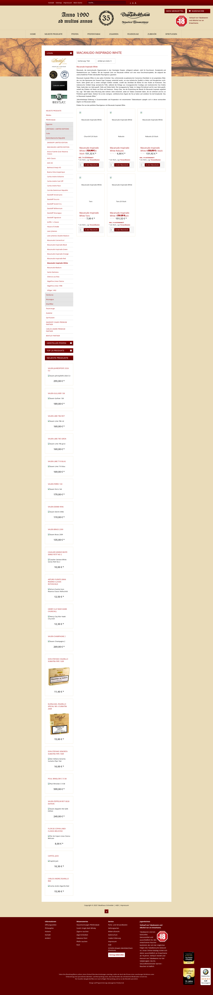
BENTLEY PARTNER (53, 336)
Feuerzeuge (133, 34)
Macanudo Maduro (54, 268)
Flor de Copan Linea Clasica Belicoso (57, 829)
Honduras (49, 295)
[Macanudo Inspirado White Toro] (90, 193)
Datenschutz (112, 935)
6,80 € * (121, 153)
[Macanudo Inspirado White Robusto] (121, 128)
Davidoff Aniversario (54, 195)
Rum (78, 945)
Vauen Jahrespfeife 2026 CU (58, 369)
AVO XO (50, 163)
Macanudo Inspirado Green (57, 249)
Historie (48, 931)
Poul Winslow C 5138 (57, 779)
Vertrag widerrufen (116, 955)
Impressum (67, 3)
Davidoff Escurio (53, 199)
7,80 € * (91, 218)
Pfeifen (74, 34)
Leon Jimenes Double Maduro (58, 236)
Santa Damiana (52, 272)
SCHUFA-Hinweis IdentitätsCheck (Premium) (120, 949)
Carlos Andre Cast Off (55, 181)
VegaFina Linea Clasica (55, 281)
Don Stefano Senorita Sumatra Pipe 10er (58, 752)
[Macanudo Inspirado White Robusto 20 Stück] (151, 128)
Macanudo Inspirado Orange (58, 254)
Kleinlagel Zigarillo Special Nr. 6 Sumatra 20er (57, 706)
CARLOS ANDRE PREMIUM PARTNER (55, 330)
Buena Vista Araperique (56, 172)
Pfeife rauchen (82, 941)
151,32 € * (90, 153)
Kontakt (51, 3)
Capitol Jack (53, 856)
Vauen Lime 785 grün (57, 439)
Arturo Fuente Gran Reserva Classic (57, 153)
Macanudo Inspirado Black (57, 245)
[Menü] (209, 969)
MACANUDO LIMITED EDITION (58, 147)
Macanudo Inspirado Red (56, 258)
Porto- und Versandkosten (117, 925)
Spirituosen (171, 34)
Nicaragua (50, 299)
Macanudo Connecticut (55, 240)
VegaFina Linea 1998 (54, 286)
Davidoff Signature (54, 217)
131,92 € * (151, 153)
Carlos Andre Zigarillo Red (58, 880)
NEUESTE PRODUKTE (53, 34)
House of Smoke (53, 227)
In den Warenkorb (91, 165)
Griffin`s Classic (53, 222)
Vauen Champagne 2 (57, 636)
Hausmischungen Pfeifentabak (88, 925)
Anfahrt (48, 938)
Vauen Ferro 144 (55, 484)
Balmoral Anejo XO (54, 167)
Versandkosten (95, 160)
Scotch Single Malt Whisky (86, 928)
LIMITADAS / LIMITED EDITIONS (57, 129)
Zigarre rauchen (83, 931)
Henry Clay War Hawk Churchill (57, 610)
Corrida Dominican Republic (57, 190)
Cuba (48, 133)
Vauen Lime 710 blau (57, 461)
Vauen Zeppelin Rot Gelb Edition (58, 802)
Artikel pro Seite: (104, 61)
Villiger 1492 (51, 290)
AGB (117, 905)
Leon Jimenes (52, 231)
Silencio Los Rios (53, 277)
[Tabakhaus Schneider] (106, 17)
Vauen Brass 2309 (55, 529)
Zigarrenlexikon (82, 935)
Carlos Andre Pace (54, 186)
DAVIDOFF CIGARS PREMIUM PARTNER (56, 323)
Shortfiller (49, 304)
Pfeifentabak (93, 34)
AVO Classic (51, 158)
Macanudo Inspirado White (57, 263)
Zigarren (113, 34)
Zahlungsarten (113, 928)
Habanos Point (82, 938)
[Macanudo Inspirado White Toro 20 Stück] (121, 193)
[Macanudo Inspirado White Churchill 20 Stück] (90, 128)
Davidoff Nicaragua (54, 213)
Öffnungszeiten (50, 925)
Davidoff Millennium (54, 208)
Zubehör (152, 34)
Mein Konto (78, 3)
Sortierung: (82, 61)
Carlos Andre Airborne (55, 177)
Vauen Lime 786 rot (56, 416)
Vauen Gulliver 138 (56, 393)
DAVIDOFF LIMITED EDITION (57, 142)
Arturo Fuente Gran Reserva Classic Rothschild (57, 581)
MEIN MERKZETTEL (175, 11)
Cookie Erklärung (114, 938)
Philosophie (49, 928)
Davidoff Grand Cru (54, 204)
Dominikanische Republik (55, 138)
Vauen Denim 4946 (56, 507)
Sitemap (59, 3)
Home (33, 34)
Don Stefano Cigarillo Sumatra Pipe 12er (58, 660)
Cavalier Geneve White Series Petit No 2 (57, 553)
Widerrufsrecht (113, 931)
